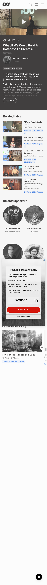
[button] (23, 300)
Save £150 (23, 310)
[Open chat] (39, 577)
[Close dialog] (44, 260)
